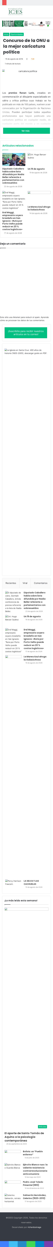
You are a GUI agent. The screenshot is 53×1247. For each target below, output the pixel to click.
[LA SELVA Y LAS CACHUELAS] (13, 885)
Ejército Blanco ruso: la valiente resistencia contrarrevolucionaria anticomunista (35, 1169)
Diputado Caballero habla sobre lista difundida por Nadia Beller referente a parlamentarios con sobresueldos (13, 175)
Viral (25, 583)
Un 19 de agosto (36, 168)
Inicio (6, 34)
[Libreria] (26, 23)
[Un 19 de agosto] (39, 159)
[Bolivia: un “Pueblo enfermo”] (13, 1155)
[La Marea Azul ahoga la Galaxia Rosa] (39, 197)
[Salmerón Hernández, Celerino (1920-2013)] (13, 1199)
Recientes (11, 583)
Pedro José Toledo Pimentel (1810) (33, 1183)
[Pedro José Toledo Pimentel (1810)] (13, 1186)
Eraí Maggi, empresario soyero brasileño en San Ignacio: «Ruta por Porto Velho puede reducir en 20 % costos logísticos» (12, 221)
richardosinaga (34, 1227)
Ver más (25, 130)
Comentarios (40, 583)
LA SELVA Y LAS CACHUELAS (31, 882)
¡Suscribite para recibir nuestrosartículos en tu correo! (26, 333)
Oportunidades (17, 34)
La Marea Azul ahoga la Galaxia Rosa (39, 208)
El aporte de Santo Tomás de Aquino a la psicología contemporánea (24, 1136)
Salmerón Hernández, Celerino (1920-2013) (34, 1197)
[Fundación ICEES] (19, 11)
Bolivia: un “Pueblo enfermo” (33, 1153)
